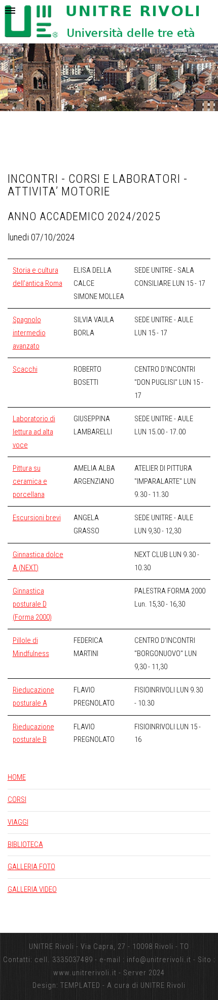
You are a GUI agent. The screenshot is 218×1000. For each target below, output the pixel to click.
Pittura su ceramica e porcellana (30, 481)
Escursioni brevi (37, 517)
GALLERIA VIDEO (32, 889)
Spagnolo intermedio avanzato (29, 332)
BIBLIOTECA (25, 844)
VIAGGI (18, 822)
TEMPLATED (80, 985)
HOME (17, 777)
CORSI (17, 799)
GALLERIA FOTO (31, 866)
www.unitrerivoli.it (85, 972)
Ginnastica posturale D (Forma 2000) (32, 603)
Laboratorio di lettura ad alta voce (34, 431)
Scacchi (25, 369)
